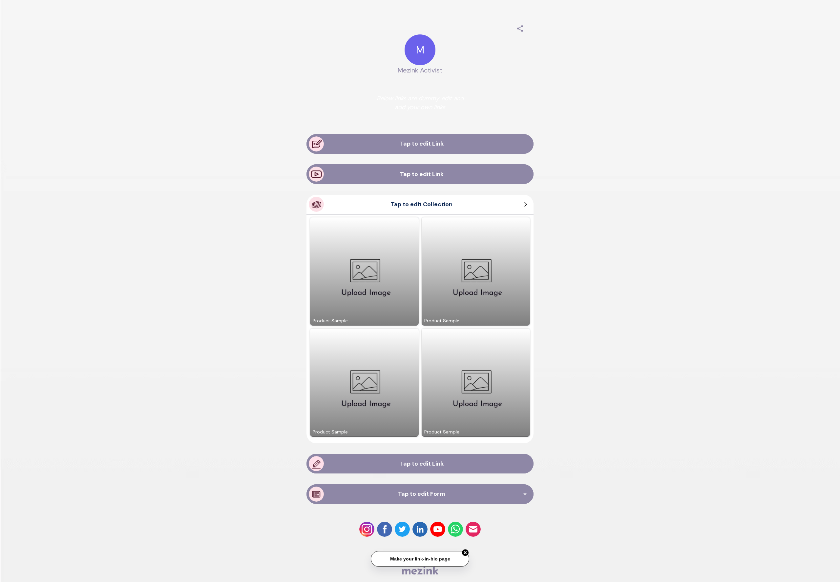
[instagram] (366, 529)
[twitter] (402, 529)
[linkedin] (420, 529)
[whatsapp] (455, 529)
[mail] (473, 529)
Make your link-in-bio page (420, 557)
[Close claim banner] (465, 551)
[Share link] (520, 27)
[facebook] (384, 529)
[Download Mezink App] (420, 570)
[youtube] (437, 529)
